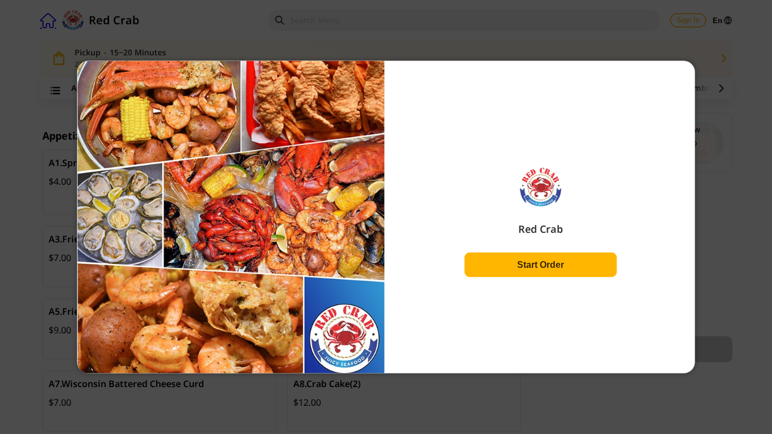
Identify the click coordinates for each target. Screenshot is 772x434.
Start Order (540, 264)
